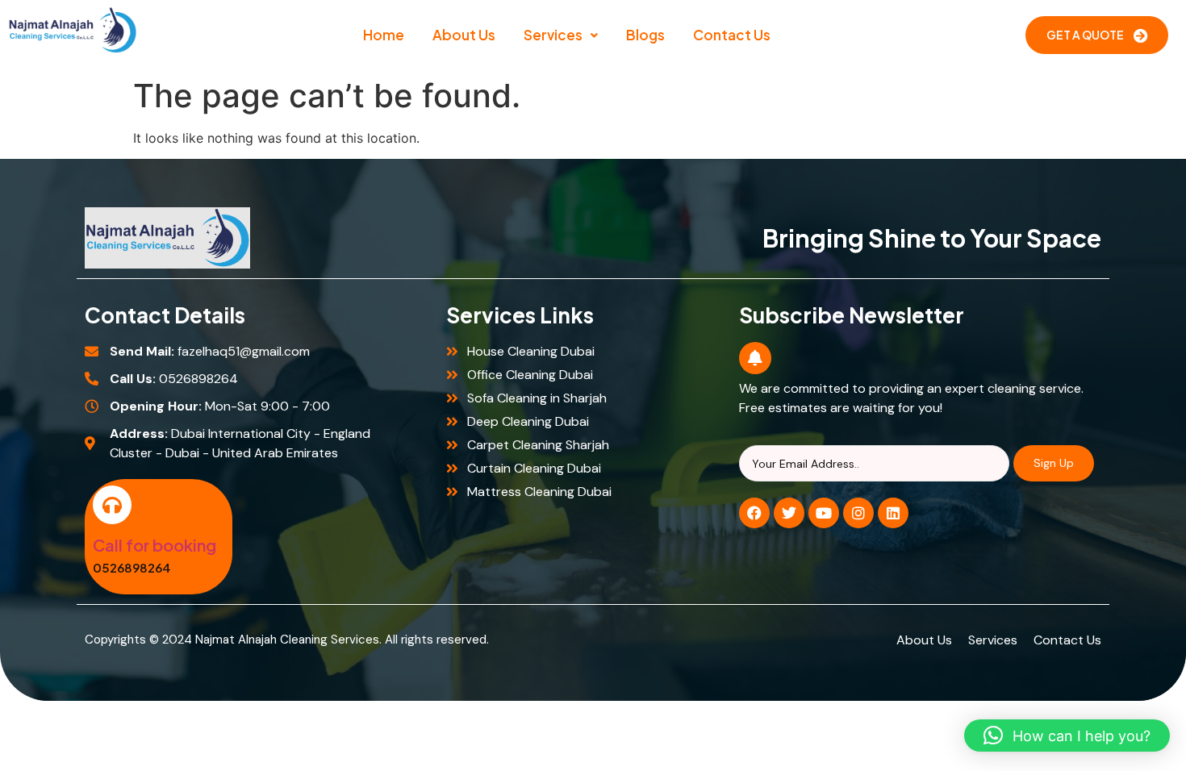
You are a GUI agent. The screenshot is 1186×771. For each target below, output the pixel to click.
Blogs (645, 35)
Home (383, 35)
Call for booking (154, 545)
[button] (561, 35)
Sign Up (1054, 463)
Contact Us (731, 35)
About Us (463, 35)
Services (553, 35)
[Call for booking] (112, 505)
